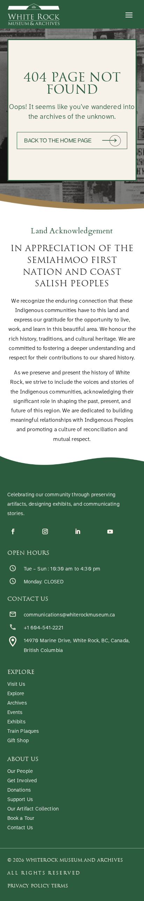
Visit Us (16, 684)
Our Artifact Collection (33, 809)
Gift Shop (18, 741)
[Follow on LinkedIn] (77, 531)
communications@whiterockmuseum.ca (69, 615)
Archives (17, 703)
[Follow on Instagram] (45, 531)
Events (15, 712)
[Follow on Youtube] (110, 531)
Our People (20, 771)
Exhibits (16, 722)
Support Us (20, 799)
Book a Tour (21, 818)
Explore (15, 694)
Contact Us (20, 828)
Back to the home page (58, 140)
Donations (19, 790)
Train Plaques (23, 731)
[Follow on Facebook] (13, 531)
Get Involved (22, 781)
